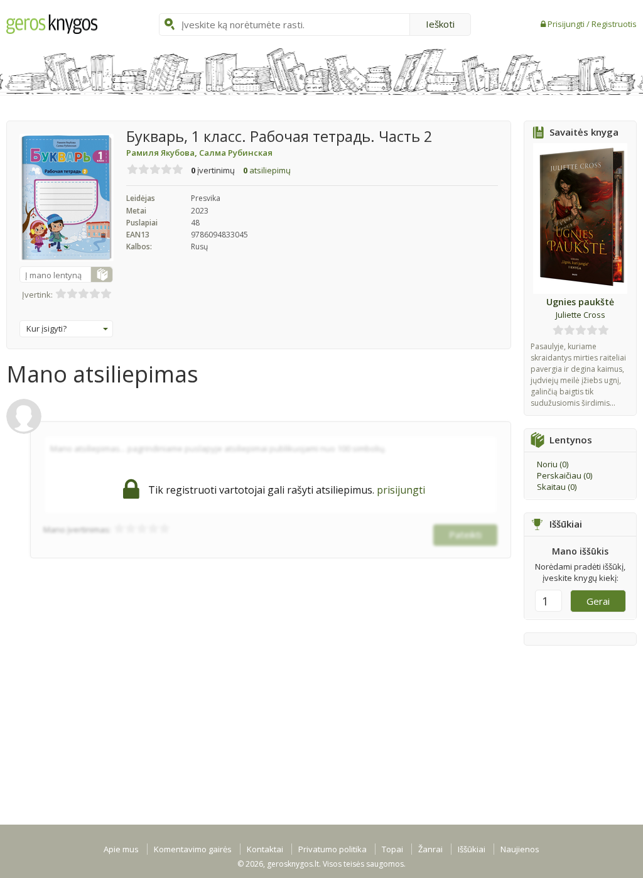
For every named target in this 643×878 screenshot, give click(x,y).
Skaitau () (556, 486)
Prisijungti (567, 24)
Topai (392, 849)
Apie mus (121, 849)
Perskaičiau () (564, 475)
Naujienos (519, 849)
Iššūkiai (471, 849)
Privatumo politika (332, 849)
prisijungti (401, 490)
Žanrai (430, 849)
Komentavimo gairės (193, 849)
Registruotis (614, 24)
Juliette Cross (580, 314)
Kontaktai (265, 849)
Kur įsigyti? (46, 328)
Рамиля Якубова (162, 152)
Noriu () (552, 464)
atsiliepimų (267, 170)
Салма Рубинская (236, 152)
